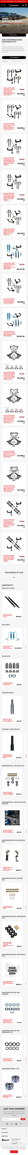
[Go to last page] (19, 568)
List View (6, 61)
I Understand (14, 1151)
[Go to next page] (17, 568)
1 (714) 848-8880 (14, 1143)
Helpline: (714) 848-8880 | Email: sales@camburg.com (14, 1)
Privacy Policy (22, 1148)
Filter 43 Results (14, 57)
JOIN (23, 1119)
